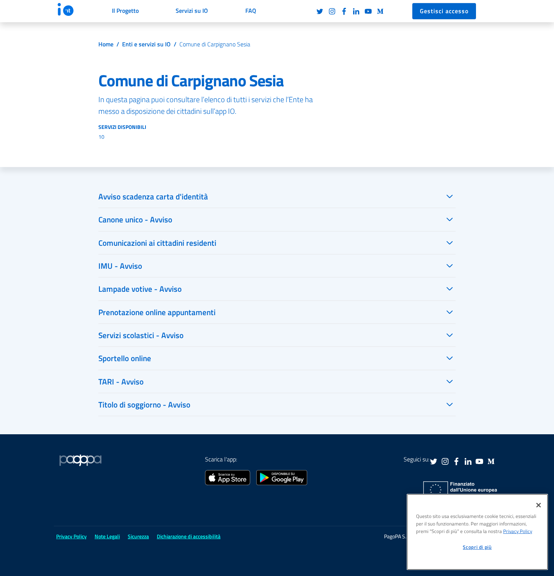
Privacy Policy (517, 531)
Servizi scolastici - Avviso (141, 335)
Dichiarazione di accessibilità (188, 536)
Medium (380, 11)
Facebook (344, 11)
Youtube (368, 11)
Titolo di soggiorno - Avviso (144, 404)
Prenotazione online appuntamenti (157, 312)
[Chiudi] (538, 505)
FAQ (250, 10)
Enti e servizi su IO (146, 44)
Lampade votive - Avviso (140, 289)
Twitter (320, 11)
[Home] (72, 9)
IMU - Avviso (120, 266)
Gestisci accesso (444, 10)
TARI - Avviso (121, 381)
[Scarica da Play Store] (281, 476)
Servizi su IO (192, 10)
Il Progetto (125, 10)
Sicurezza (138, 536)
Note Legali (107, 536)
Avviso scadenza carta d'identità (153, 196)
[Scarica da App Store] (227, 476)
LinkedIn (356, 11)
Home (105, 44)
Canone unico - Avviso (135, 219)
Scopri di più (477, 547)
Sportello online (124, 358)
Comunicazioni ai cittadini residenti (157, 243)
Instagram (332, 11)
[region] (477, 532)
